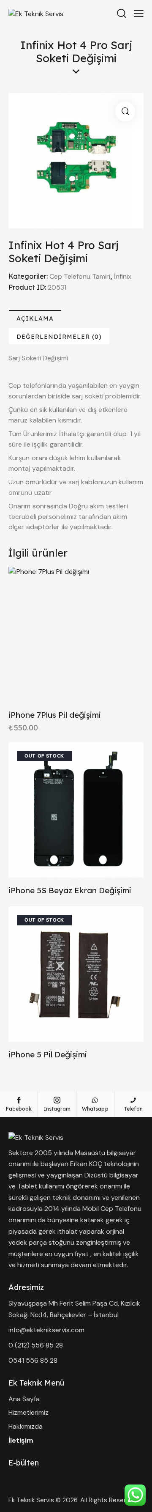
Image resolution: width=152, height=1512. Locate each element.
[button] (125, 111)
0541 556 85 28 (32, 1360)
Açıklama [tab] (35, 318)
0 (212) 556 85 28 (35, 1345)
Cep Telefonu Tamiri (79, 276)
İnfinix (122, 276)
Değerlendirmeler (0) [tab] (59, 336)
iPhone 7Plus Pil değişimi (54, 715)
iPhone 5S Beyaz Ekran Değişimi (69, 890)
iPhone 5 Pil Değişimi (47, 1054)
